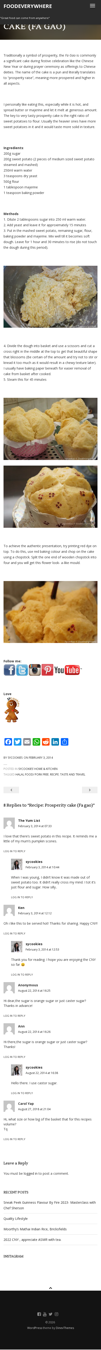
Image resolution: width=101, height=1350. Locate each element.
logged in (31, 1173)
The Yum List (29, 820)
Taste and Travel (72, 774)
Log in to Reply (14, 851)
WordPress (35, 1328)
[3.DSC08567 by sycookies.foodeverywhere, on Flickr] (50, 429)
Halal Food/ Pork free (32, 774)
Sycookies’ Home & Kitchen (38, 769)
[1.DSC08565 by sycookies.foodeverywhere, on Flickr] (50, 297)
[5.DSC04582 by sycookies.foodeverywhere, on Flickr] (50, 497)
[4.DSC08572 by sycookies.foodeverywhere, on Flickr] (50, 612)
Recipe (54, 774)
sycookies (15, 758)
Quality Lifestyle (16, 1218)
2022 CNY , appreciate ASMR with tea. (32, 1239)
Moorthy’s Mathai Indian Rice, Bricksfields (35, 1229)
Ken (21, 907)
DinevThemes (65, 1328)
